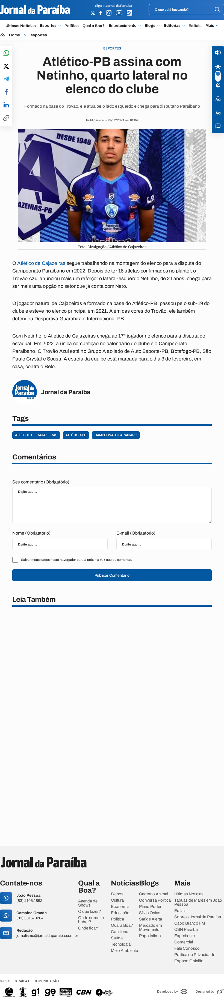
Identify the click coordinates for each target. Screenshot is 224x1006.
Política (71, 26)
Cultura (117, 900)
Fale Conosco (187, 948)
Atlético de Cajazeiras (41, 263)
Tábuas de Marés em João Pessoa (198, 902)
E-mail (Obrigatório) (135, 533)
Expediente (184, 936)
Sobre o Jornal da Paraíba (197, 917)
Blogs (150, 26)
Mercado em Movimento (150, 927)
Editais (195, 26)
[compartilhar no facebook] (6, 92)
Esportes (48, 26)
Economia (120, 907)
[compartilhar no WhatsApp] (6, 53)
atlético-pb (76, 435)
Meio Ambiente (124, 951)
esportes (39, 35)
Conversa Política (155, 900)
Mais (209, 26)
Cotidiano (119, 932)
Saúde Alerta (150, 919)
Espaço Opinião (189, 961)
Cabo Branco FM (189, 923)
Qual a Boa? (93, 26)
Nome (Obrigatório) (31, 533)
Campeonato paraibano (116, 435)
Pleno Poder (150, 907)
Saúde (117, 938)
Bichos (117, 894)
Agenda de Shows (88, 903)
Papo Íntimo (150, 936)
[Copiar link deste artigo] (6, 118)
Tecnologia (121, 944)
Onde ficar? (88, 928)
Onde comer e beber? (91, 920)
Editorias (172, 26)
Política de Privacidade (194, 955)
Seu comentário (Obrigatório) (40, 482)
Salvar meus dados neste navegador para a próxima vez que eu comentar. (76, 559)
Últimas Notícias (20, 26)
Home (14, 35)
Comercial (183, 942)
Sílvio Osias (149, 913)
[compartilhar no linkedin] (6, 105)
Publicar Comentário (112, 575)
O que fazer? (89, 912)
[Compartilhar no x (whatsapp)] (6, 67)
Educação (120, 913)
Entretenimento (122, 26)
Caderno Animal (153, 894)
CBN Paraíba (186, 930)
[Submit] (217, 10)
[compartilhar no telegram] (6, 79)
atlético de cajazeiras (36, 435)
